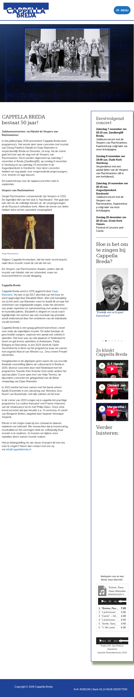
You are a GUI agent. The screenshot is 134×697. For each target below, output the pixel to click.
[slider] (122, 601)
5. (109, 623)
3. (109, 616)
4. (109, 619)
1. (109, 608)
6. (109, 627)
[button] (102, 340)
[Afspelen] (102, 601)
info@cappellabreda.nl (18, 449)
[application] (112, 601)
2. (109, 612)
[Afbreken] (120, 641)
